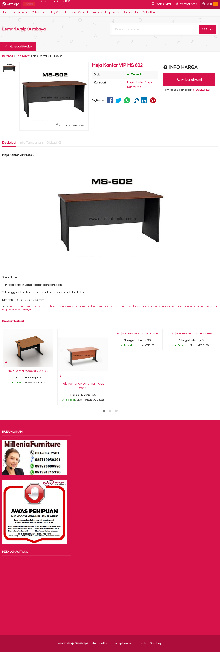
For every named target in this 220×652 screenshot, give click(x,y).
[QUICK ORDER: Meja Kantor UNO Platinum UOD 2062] (61, 375)
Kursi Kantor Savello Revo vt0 (58, 4)
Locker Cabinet (78, 12)
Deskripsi (9, 142)
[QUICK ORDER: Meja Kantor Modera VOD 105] (6, 363)
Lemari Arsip (20, 12)
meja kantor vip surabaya (155, 306)
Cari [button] (209, 29)
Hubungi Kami (191, 79)
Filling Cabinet (57, 12)
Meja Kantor (112, 12)
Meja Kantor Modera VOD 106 (137, 333)
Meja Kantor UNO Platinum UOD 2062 (82, 386)
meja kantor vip (131, 306)
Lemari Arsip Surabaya (24, 29)
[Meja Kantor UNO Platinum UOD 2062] (83, 354)
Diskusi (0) (54, 142)
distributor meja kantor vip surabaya (29, 306)
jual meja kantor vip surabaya (104, 306)
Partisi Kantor (150, 12)
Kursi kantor (130, 12)
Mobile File (38, 12)
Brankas (97, 12)
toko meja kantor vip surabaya (188, 306)
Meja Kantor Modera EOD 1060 (192, 333)
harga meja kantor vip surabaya (68, 306)
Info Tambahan (31, 142)
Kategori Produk (20, 46)
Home (5, 12)
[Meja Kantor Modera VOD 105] (28, 347)
